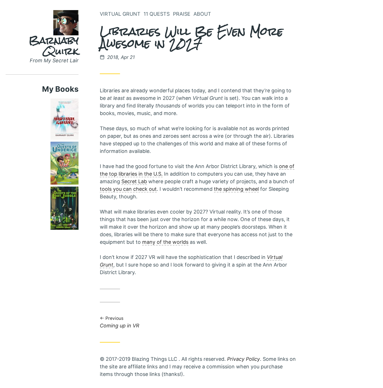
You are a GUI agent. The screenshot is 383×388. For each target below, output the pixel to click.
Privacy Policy (243, 359)
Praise (181, 14)
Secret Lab (134, 181)
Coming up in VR (119, 322)
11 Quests (157, 14)
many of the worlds (165, 242)
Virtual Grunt (120, 14)
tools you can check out (128, 189)
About (202, 14)
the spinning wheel (236, 189)
